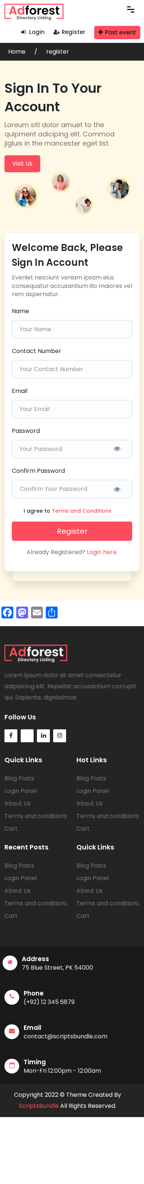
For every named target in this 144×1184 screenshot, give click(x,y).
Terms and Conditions (82, 511)
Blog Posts (19, 778)
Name (20, 311)
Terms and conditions (35, 816)
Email (19, 391)
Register (73, 32)
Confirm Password (38, 471)
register (57, 51)
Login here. (102, 552)
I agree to (68, 511)
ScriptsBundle (39, 1106)
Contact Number (36, 351)
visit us (22, 163)
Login (36, 32)
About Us (17, 803)
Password (26, 431)
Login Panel (20, 791)
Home (17, 51)
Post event (120, 32)
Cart (11, 828)
